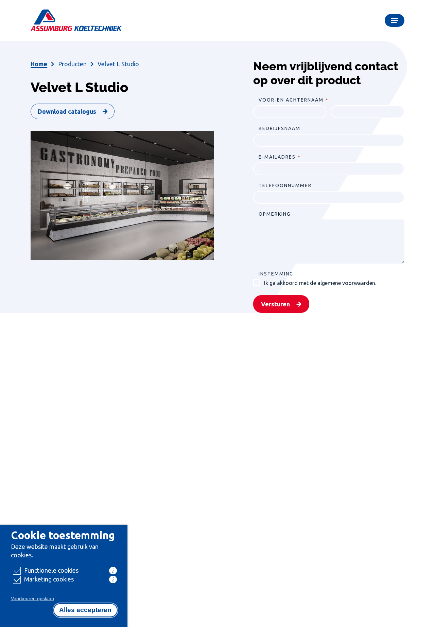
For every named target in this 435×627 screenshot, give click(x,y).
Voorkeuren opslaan (32, 598)
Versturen (275, 304)
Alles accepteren (85, 609)
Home (39, 63)
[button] (394, 20)
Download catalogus (67, 111)
